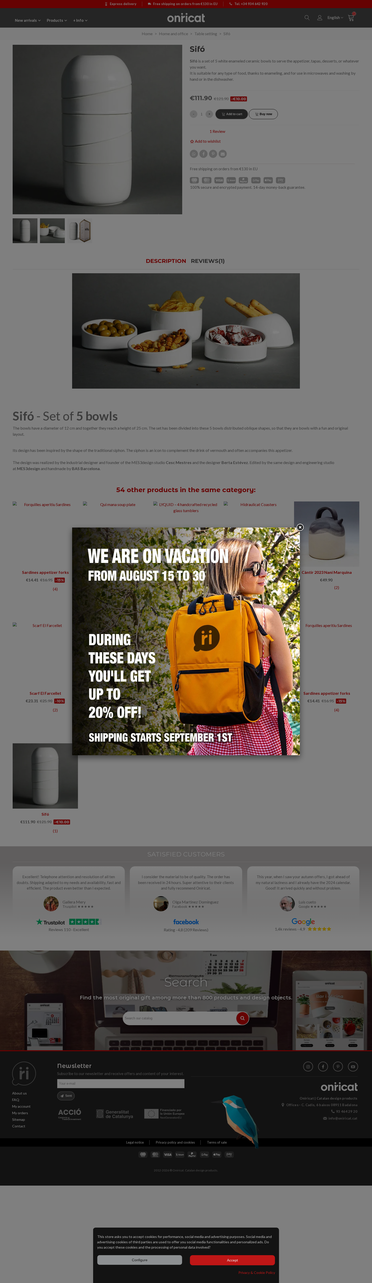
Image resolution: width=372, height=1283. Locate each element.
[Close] (299, 527)
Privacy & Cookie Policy (256, 1272)
